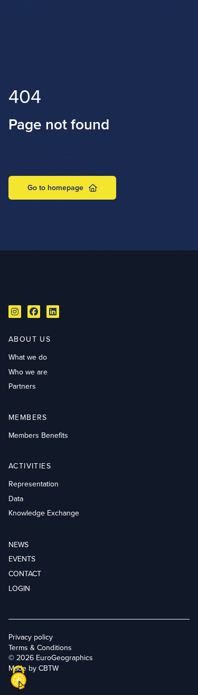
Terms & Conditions (40, 647)
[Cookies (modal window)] (18, 677)
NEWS (18, 544)
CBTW (49, 668)
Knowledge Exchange (43, 513)
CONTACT (24, 573)
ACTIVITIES (29, 466)
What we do (27, 357)
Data (15, 498)
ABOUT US (29, 339)
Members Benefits (38, 435)
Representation (33, 483)
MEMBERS (28, 417)
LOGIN (19, 588)
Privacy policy (30, 637)
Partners (22, 386)
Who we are (28, 372)
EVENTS (21, 558)
